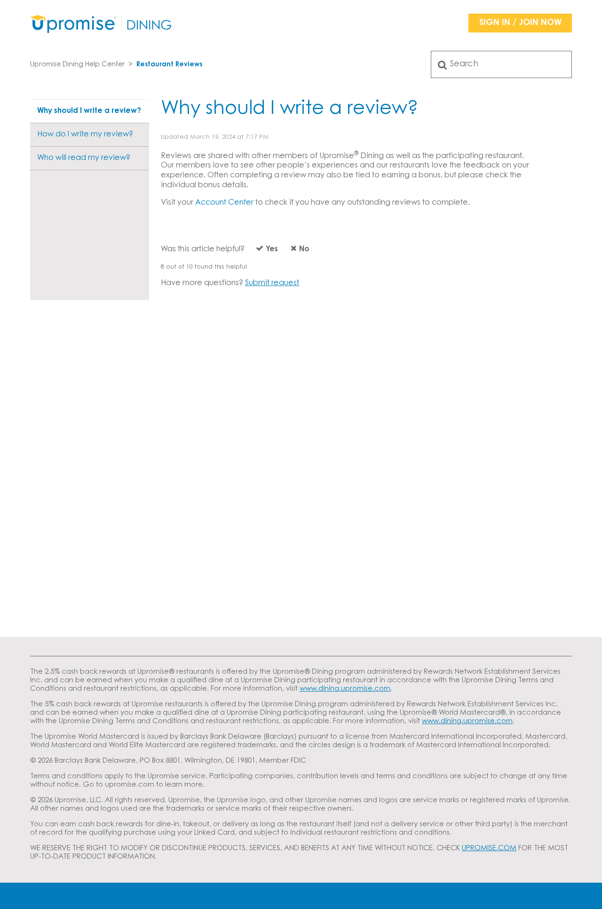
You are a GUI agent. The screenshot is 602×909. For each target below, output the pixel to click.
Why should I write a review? (89, 111)
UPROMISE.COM (489, 848)
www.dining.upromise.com (345, 689)
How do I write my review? (85, 134)
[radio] (262, 252)
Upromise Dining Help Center (77, 65)
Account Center (224, 203)
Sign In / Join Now (520, 23)
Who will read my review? (83, 158)
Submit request (272, 283)
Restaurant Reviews (169, 65)
